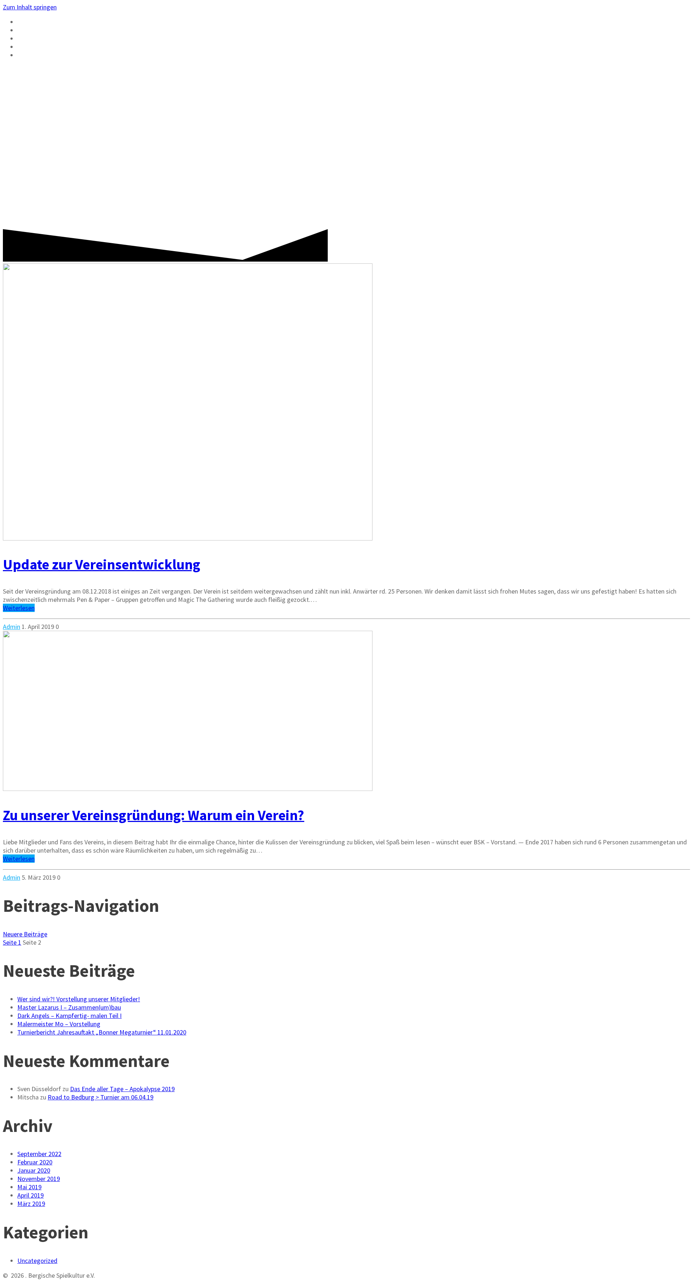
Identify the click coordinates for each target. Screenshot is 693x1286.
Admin (11, 626)
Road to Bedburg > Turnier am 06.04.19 (100, 1097)
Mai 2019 (29, 1187)
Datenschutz (42, 47)
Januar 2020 (33, 1170)
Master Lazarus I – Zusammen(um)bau (69, 1007)
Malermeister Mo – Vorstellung (58, 1024)
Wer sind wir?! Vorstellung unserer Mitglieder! (78, 999)
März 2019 (31, 1203)
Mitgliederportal (52, 38)
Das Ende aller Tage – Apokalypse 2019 (122, 1089)
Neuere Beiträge (25, 934)
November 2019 (38, 1179)
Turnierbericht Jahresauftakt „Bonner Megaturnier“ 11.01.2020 (101, 1032)
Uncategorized (37, 1260)
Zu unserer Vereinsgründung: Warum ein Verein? (153, 815)
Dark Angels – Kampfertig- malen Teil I (69, 1015)
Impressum (37, 55)
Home (27, 22)
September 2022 (39, 1154)
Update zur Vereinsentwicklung (101, 564)
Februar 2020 (34, 1162)
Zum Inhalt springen (30, 7)
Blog (26, 30)
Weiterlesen (19, 608)
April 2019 (30, 1195)
